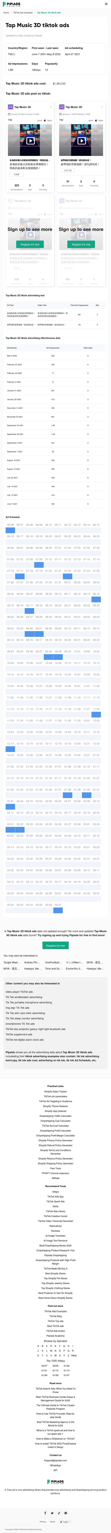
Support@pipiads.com (55, 1460)
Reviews (55, 1230)
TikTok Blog (55, 1316)
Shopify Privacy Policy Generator (55, 1140)
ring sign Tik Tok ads (17, 1007)
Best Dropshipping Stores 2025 (55, 1245)
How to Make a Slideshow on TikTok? (55, 1438)
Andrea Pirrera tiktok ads (34, 962)
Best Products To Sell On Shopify (55, 1293)
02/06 (55, 1365)
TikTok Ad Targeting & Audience (55, 1101)
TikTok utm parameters (55, 1096)
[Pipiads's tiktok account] (59, 1513)
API (55, 1470)
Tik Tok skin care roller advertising (25, 1013)
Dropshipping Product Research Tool (56, 1250)
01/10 (67, 1370)
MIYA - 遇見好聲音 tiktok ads (97, 962)
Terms (52, 1522)
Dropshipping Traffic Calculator (55, 1116)
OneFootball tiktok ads (55, 962)
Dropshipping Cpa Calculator (56, 1120)
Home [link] (6, 12)
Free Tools (55, 1168)
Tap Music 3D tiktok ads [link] (49, 12)
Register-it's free (30, 244)
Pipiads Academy (56, 1335)
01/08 (55, 1375)
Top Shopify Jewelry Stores (55, 1283)
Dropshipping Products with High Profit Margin (55, 1261)
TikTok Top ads (55, 1321)
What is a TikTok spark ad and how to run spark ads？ (55, 1432)
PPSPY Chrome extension (55, 1173)
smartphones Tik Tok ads (20, 1023)
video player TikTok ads (19, 991)
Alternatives (55, 1226)
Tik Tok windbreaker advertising (24, 997)
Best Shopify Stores (55, 1273)
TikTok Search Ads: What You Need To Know (56, 1390)
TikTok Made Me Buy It (55, 1268)
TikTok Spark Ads (55, 1201)
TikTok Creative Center (55, 1216)
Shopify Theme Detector (55, 1106)
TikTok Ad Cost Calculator (55, 1125)
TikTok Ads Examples (55, 1311)
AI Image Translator (55, 1235)
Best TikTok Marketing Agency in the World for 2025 (55, 1423)
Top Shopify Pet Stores (55, 1278)
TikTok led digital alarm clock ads (25, 1039)
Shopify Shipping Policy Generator (55, 1163)
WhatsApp (55, 1465)
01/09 (44, 1375)
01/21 (44, 1370)
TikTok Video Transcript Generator (55, 1221)
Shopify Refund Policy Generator (55, 1145)
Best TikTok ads (55, 1326)
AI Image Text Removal (55, 1240)
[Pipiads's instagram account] (65, 1513)
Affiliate (55, 1178)
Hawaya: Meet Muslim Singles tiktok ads (34, 968)
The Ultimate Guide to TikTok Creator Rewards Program (55, 1407)
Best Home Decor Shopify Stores (55, 1298)
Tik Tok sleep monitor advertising (25, 1018)
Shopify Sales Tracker (55, 1091)
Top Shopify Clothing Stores (55, 1288)
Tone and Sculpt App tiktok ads (55, 968)
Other (73, 1355)
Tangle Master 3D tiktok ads (13, 962)
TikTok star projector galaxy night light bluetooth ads (35, 1029)
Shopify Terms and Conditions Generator (55, 1151)
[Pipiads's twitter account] (52, 1513)
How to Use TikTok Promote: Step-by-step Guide (55, 1415)
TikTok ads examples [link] (23, 12)
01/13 (55, 1370)
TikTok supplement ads (19, 1034)
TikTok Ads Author (55, 1330)
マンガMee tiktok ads (76, 962)
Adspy (55, 1191)
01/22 (67, 1365)
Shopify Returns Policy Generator (55, 1158)
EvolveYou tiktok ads (76, 968)
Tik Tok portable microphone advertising (29, 1002)
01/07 (67, 1375)
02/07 (44, 1365)
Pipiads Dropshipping (55, 1255)
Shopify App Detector (55, 1111)
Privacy (43, 1522)
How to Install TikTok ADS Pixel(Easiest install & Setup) (55, 1445)
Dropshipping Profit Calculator (55, 1130)
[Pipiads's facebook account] (45, 1513)
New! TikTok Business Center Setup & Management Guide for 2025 (55, 1398)
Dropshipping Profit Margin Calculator (55, 1135)
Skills (55, 1206)
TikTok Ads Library (55, 1211)
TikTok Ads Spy (55, 1196)
